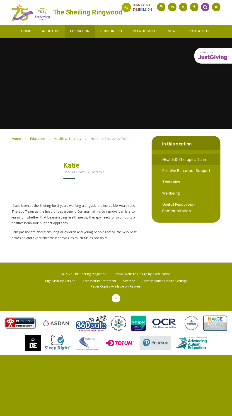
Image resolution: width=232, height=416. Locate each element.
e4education (161, 274)
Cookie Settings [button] (175, 281)
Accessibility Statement (99, 281)
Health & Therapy (67, 138)
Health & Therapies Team (110, 138)
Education (37, 138)
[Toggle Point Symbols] (138, 7)
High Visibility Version (60, 281)
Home (16, 138)
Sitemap (129, 281)
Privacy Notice (152, 281)
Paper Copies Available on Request (116, 286)
